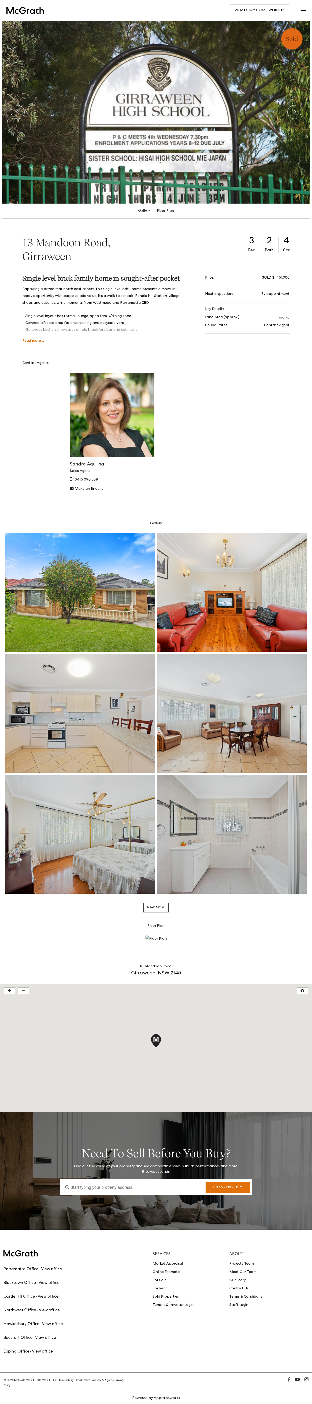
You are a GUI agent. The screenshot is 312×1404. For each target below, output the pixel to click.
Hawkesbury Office (21, 1324)
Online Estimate (166, 1272)
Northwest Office (19, 1310)
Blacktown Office (19, 1283)
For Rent (160, 1289)
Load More (156, 907)
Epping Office (16, 1352)
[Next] (294, 112)
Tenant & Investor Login (173, 1305)
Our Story (237, 1280)
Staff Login (238, 1305)
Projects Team (241, 1264)
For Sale (160, 1280)
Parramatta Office (20, 1269)
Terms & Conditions (245, 1297)
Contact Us (239, 1289)
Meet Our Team (242, 1272)
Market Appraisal (168, 1264)
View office (51, 1269)
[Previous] (18, 112)
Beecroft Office (17, 1338)
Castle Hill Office (19, 1297)
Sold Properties (166, 1297)
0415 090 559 (86, 480)
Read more (31, 341)
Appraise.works (167, 1398)
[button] (303, 10)
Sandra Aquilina (87, 464)
